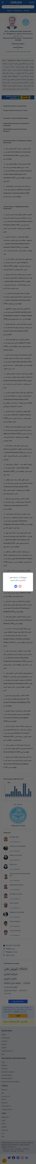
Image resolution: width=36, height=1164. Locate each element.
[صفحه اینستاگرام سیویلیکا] (20, 586)
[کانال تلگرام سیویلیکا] (15, 586)
